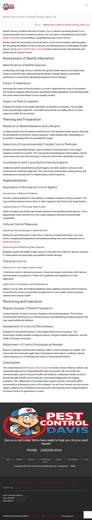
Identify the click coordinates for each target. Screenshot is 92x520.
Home (37, 25)
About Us (31, 459)
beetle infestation (11, 38)
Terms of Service (52, 516)
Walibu (73, 466)
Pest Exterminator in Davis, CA (26, 482)
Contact (59, 459)
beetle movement (11, 242)
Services (19, 459)
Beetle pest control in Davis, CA (26, 49)
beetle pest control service (35, 367)
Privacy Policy (73, 459)
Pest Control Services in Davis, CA (54, 482)
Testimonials (46, 459)
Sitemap (74, 482)
